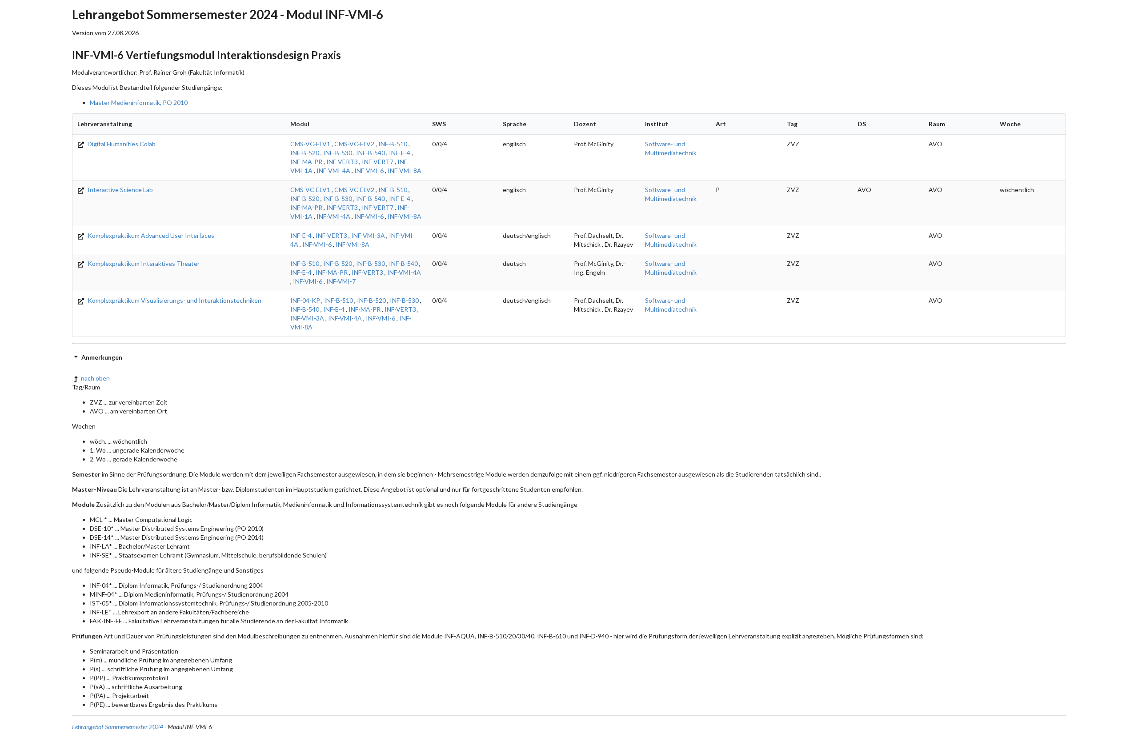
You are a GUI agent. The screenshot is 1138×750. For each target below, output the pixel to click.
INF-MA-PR (306, 161)
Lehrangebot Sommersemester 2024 (117, 726)
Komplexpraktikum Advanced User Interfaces (150, 235)
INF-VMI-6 (369, 170)
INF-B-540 (370, 152)
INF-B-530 (337, 152)
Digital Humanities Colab (121, 144)
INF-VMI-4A (333, 170)
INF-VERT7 (377, 161)
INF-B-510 (392, 144)
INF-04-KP (305, 300)
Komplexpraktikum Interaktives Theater (143, 263)
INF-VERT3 (342, 161)
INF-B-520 (304, 152)
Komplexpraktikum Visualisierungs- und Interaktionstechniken (173, 300)
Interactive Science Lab (119, 189)
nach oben (95, 378)
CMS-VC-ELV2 (354, 144)
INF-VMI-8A (404, 170)
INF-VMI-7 (341, 281)
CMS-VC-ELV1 (310, 144)
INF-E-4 (399, 152)
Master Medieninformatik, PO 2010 (139, 102)
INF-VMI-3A (368, 235)
